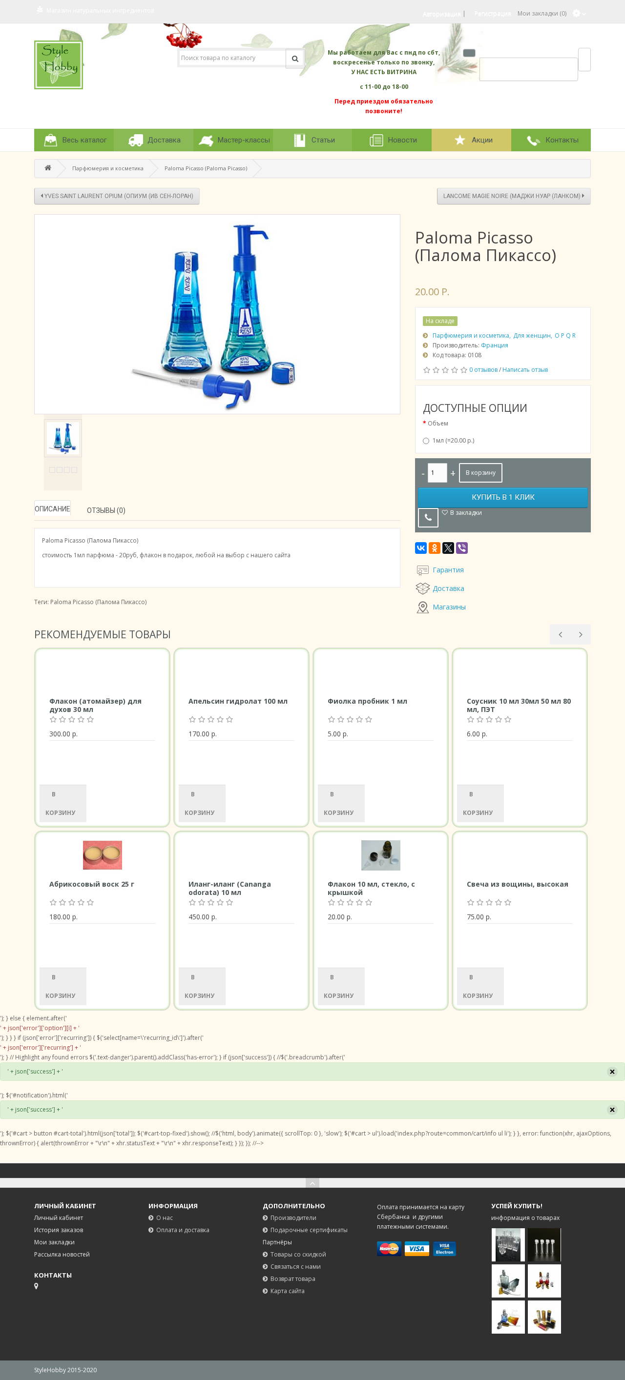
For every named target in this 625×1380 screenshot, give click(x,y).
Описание (52, 509)
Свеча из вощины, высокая (517, 884)
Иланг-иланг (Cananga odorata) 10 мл (229, 888)
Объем (438, 423)
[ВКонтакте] (421, 548)
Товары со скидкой (298, 1254)
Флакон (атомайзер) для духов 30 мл (95, 705)
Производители (293, 1218)
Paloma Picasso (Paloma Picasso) (206, 168)
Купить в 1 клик (503, 497)
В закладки (466, 512)
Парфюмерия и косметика (108, 168)
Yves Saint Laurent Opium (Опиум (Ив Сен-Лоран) (118, 196)
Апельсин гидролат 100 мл (238, 701)
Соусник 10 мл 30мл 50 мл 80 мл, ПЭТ (519, 705)
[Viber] (462, 548)
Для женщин (532, 335)
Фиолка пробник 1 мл (367, 701)
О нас (164, 1218)
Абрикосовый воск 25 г (91, 884)
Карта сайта (288, 1291)
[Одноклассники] (434, 548)
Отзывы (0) (106, 510)
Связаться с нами (296, 1266)
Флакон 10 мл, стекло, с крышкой (371, 888)
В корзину (481, 472)
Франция (494, 345)
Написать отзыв (525, 369)
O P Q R (565, 335)
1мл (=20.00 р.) (453, 440)
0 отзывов (483, 369)
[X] (448, 548)
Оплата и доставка (182, 1230)
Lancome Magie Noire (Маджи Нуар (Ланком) (512, 196)
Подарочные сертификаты (309, 1230)
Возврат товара (293, 1279)
